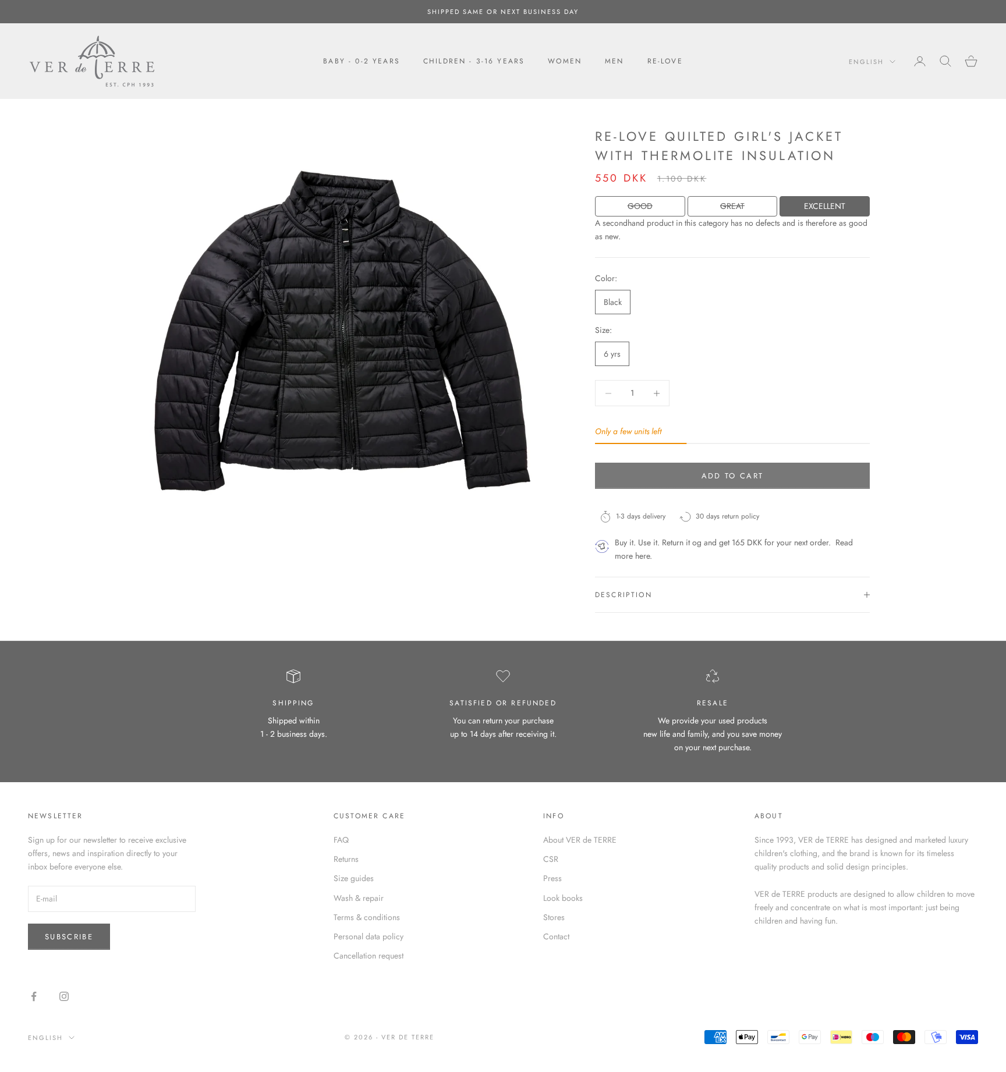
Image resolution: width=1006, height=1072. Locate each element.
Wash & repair (359, 898)
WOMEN (565, 61)
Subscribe (69, 936)
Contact (556, 936)
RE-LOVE (665, 61)
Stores (554, 917)
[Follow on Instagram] (64, 996)
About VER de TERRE (580, 840)
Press (552, 878)
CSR (550, 859)
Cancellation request (368, 955)
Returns (346, 859)
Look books (563, 898)
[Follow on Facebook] (34, 996)
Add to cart (733, 475)
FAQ (341, 840)
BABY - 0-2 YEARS (361, 61)
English (866, 61)
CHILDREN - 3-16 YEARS (474, 61)
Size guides (354, 878)
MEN (614, 61)
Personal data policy (368, 936)
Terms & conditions (367, 917)
